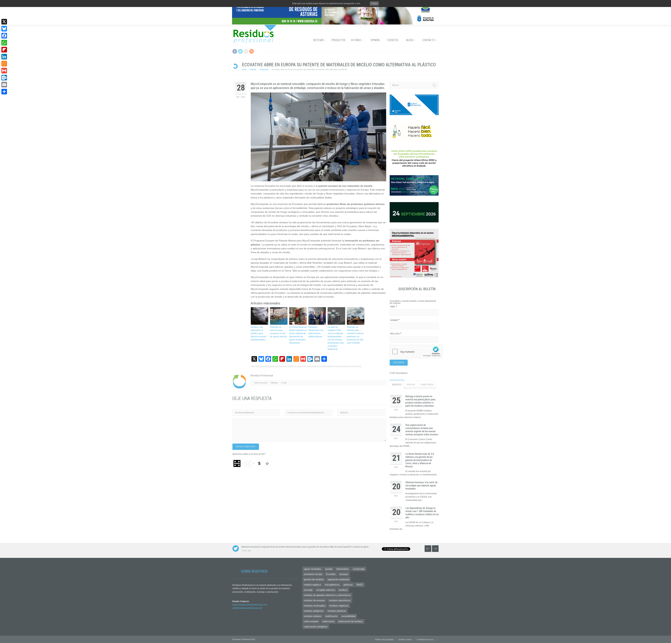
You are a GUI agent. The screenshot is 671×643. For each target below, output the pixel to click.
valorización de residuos (350, 621)
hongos (309, 366)
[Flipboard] (4, 49)
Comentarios (426, 384)
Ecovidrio (331, 574)
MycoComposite (329, 366)
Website (274, 383)
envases (344, 574)
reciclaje (308, 590)
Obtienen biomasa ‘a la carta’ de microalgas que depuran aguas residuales (421, 485)
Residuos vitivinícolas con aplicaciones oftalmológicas (315, 332)
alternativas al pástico (285, 366)
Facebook (234, 51)
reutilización (331, 616)
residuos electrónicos (340, 600)
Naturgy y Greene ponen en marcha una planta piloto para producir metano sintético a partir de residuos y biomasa (420, 401)
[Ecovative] (318, 136)
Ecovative (301, 366)
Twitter (240, 51)
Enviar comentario (245, 446)
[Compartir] (4, 91)
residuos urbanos (312, 616)
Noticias (253, 69)
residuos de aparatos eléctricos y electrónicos (327, 595)
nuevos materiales (345, 366)
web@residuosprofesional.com (247, 608)
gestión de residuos (314, 579)
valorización (328, 621)
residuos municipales (314, 605)
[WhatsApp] (4, 42)
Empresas (264, 69)
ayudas (329, 569)
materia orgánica (312, 584)
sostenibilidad (348, 616)
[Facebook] (4, 35)
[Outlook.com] (4, 77)
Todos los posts (260, 383)
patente (357, 366)
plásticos (348, 584)
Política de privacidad (384, 639)
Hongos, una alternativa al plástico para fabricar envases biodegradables (258, 333)
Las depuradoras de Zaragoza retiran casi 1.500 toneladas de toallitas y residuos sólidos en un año (422, 512)
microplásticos (332, 584)
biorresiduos (343, 569)
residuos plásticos (337, 611)
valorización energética (315, 626)
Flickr (246, 51)
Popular (411, 384)
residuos (343, 590)
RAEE (360, 584)
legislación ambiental (338, 579)
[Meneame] (4, 63)
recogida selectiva (325, 590)
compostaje (359, 569)
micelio (317, 366)
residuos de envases (314, 600)
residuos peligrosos (314, 611)
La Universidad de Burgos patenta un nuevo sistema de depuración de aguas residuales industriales (298, 335)
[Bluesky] (4, 28)
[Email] (4, 84)
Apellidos (395, 334)
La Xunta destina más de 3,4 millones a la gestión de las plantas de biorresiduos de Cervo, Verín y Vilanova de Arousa (419, 460)
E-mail (283, 383)
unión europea (311, 621)
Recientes (397, 384)
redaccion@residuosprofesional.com (249, 604)
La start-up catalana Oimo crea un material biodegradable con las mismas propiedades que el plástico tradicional (336, 338)
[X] (4, 21)
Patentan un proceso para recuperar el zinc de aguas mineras (278, 332)
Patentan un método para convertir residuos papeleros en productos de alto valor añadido (355, 335)
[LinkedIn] (4, 56)
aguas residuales (312, 569)
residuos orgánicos (338, 605)
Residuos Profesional (265, 366)
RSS (251, 51)
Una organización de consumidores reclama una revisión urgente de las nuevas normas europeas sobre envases (421, 429)
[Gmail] (4, 70)
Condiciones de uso (425, 639)
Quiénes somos (405, 639)
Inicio (244, 69)
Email (393, 306)
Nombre (395, 320)
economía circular (313, 574)
